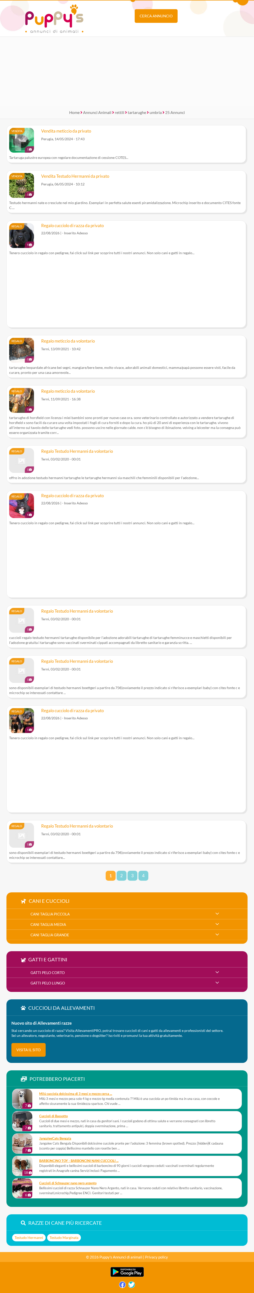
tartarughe (137, 112)
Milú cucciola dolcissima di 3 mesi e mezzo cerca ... (75, 1094)
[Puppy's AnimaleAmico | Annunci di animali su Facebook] (122, 1286)
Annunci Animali (97, 112)
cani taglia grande (50, 935)
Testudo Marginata (64, 1237)
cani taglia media (48, 924)
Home (74, 112)
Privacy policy (156, 1257)
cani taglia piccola (50, 914)
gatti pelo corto (48, 972)
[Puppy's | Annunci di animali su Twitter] (131, 1286)
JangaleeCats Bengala (55, 1138)
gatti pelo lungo (48, 983)
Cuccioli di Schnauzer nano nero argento (67, 1183)
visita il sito (28, 1050)
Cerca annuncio (156, 16)
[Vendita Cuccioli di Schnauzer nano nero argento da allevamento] (22, 1188)
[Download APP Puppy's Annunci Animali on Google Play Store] (127, 1276)
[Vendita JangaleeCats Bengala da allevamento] (22, 1143)
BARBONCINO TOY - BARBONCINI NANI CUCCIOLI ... (79, 1161)
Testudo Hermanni (29, 1237)
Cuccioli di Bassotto (53, 1116)
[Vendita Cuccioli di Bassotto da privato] (22, 1121)
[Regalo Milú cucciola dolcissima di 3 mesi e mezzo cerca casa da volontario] (22, 1099)
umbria (156, 112)
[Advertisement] (127, 71)
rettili (119, 112)
